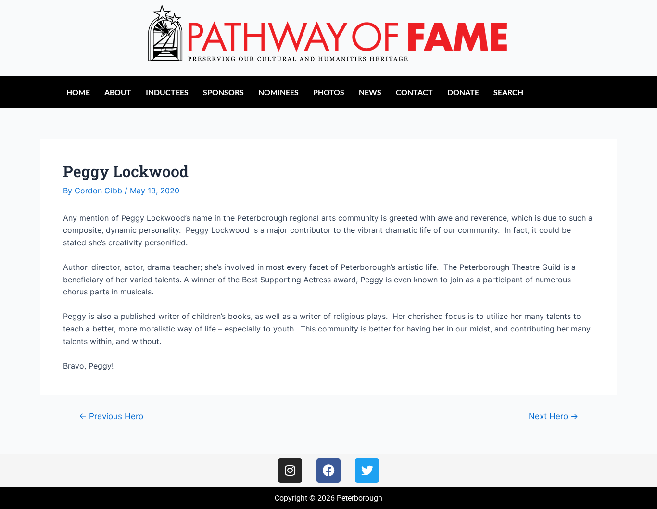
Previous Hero (111, 416)
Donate (463, 92)
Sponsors (223, 92)
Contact (414, 92)
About (117, 92)
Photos (328, 92)
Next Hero (553, 416)
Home (78, 92)
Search (508, 92)
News (370, 92)
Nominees (278, 92)
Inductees (167, 92)
